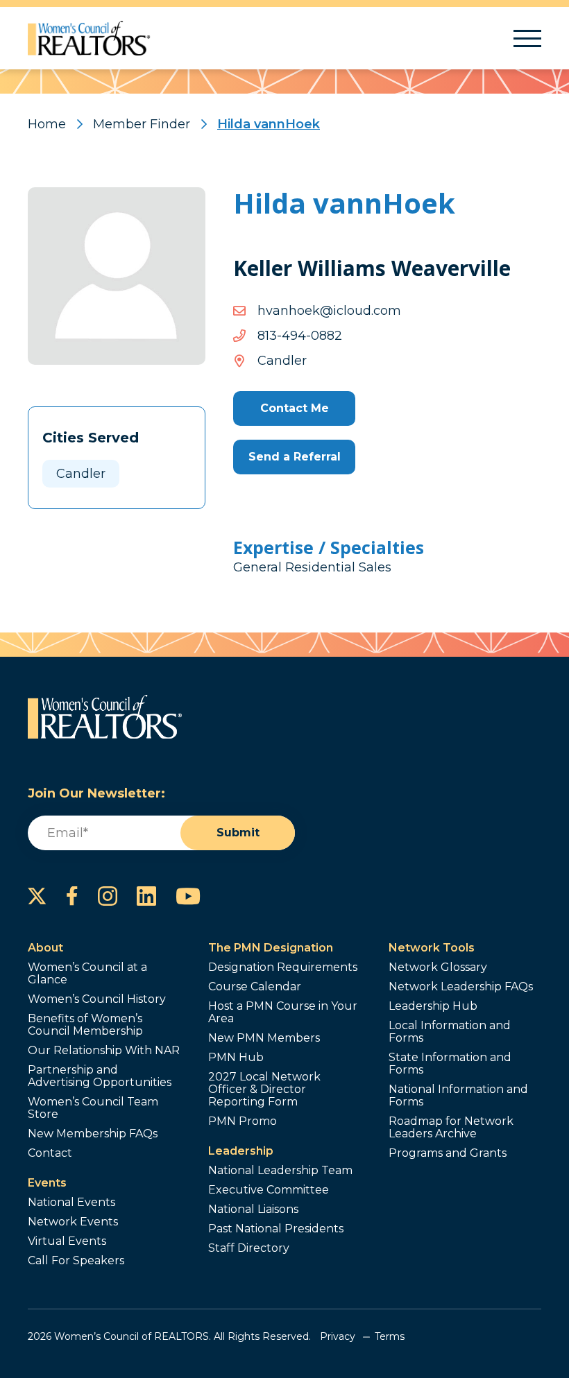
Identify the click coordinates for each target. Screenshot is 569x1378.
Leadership (240, 1150)
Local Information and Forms (450, 1031)
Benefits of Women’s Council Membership (85, 1025)
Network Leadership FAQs (461, 987)
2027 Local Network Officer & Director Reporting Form (264, 1089)
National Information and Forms (458, 1095)
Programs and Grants (448, 1153)
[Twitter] (37, 896)
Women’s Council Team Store (93, 1108)
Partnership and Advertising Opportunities (99, 1076)
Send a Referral (294, 456)
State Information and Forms (450, 1063)
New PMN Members (264, 1038)
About (45, 947)
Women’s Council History (97, 999)
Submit (238, 832)
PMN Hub (236, 1057)
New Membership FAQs (93, 1134)
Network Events (73, 1222)
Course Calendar (254, 987)
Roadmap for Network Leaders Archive (451, 1127)
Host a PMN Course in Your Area (282, 1012)
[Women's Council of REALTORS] (89, 38)
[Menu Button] (527, 38)
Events (47, 1182)
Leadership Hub (433, 1006)
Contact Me (294, 408)
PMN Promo (242, 1121)
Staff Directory (248, 1248)
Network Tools (432, 947)
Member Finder (141, 124)
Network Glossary (438, 967)
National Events (71, 1202)
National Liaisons (253, 1209)
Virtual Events (67, 1241)
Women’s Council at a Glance (87, 973)
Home (47, 124)
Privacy (337, 1336)
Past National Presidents (275, 1229)
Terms (390, 1336)
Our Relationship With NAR (104, 1050)
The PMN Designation (270, 947)
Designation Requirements (282, 967)
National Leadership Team (280, 1170)
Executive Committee (268, 1190)
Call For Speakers (76, 1261)
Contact (50, 1153)
